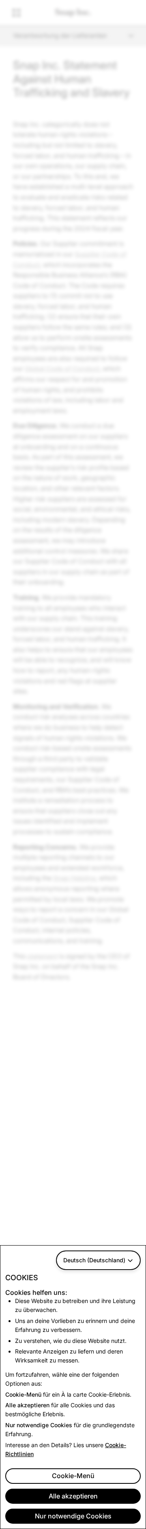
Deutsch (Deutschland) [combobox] (94, 1260)
